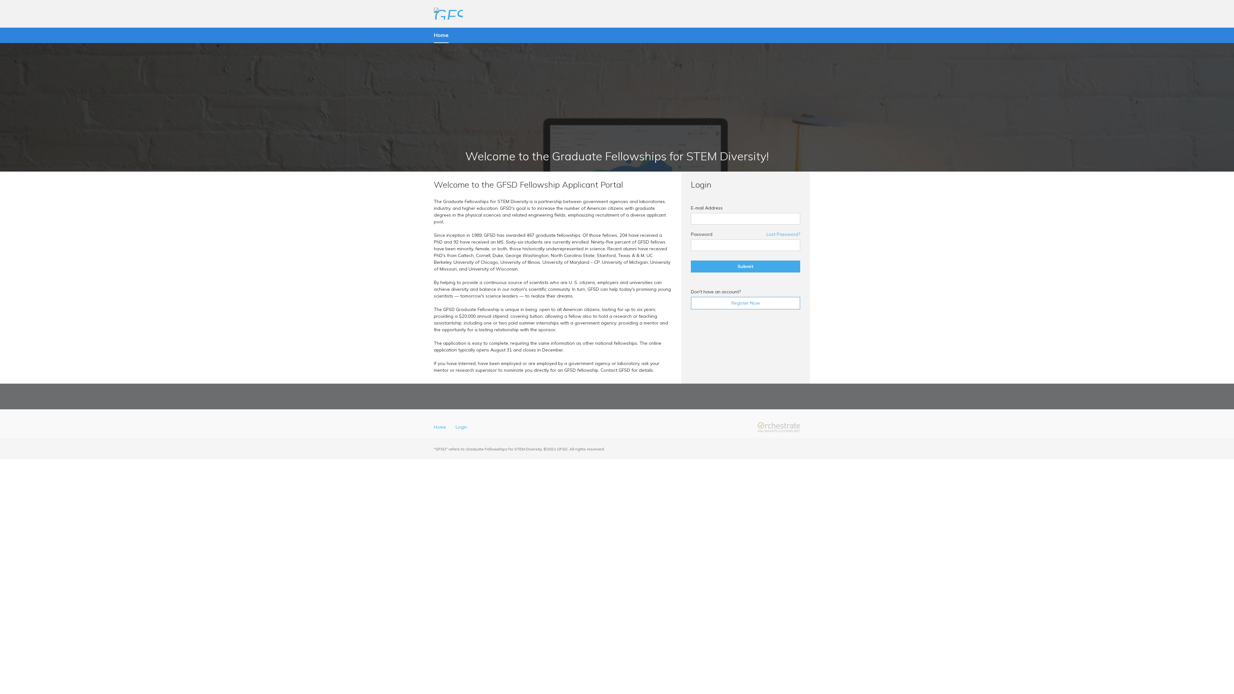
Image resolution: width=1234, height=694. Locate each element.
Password (701, 234)
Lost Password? (783, 234)
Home (440, 427)
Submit (746, 266)
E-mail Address (707, 208)
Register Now (745, 303)
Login (461, 427)
